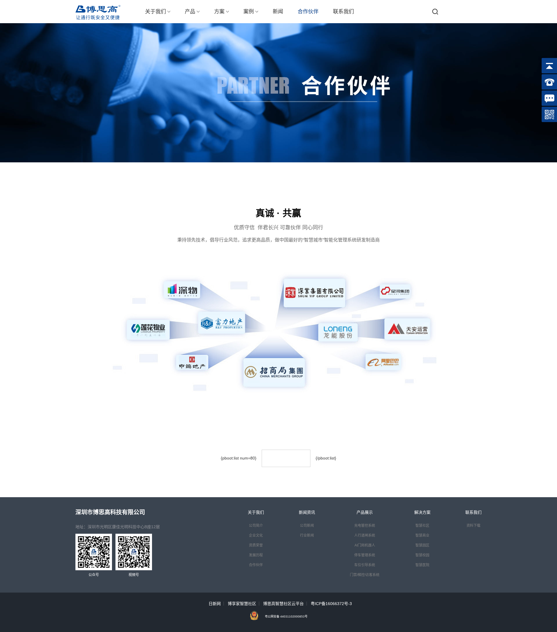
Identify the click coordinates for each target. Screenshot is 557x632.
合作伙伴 (308, 11)
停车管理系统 (364, 555)
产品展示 (365, 512)
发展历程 (256, 555)
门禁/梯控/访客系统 (364, 575)
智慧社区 (422, 526)
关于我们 (155, 11)
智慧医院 (422, 565)
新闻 (278, 11)
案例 (248, 11)
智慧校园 (422, 555)
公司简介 (256, 526)
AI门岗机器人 (365, 545)
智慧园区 (422, 545)
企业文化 (256, 535)
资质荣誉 (256, 545)
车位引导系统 (364, 565)
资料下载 (473, 526)
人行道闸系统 (364, 535)
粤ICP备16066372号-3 (331, 603)
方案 (219, 11)
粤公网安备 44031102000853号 (286, 616)
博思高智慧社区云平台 (283, 603)
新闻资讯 (307, 512)
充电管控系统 (364, 526)
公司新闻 (307, 526)
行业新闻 (307, 535)
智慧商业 (422, 535)
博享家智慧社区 (242, 603)
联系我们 (343, 11)
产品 (190, 11)
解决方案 (422, 512)
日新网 (215, 603)
